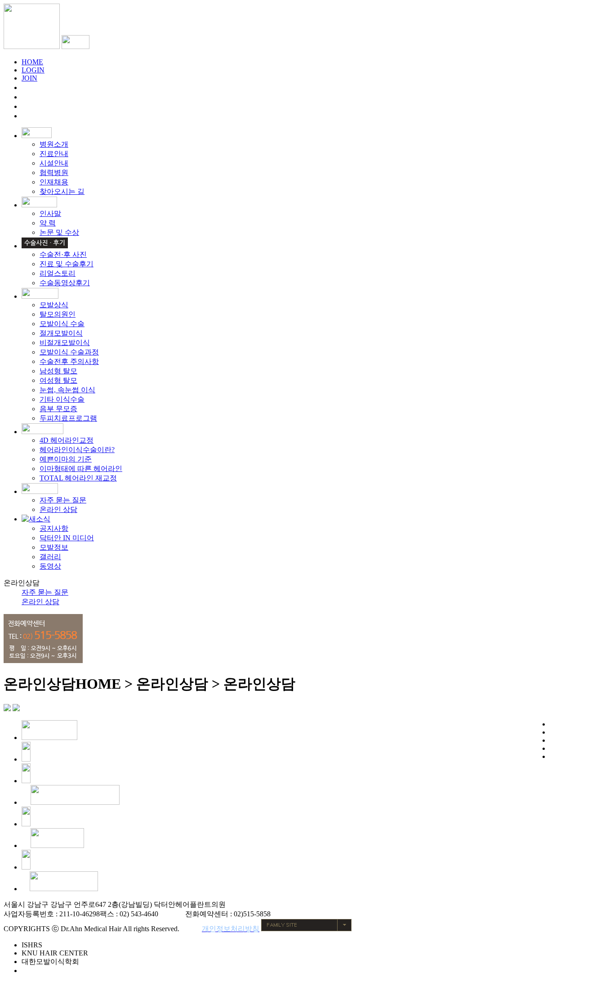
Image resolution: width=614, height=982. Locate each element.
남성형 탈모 (58, 371)
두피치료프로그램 (68, 418)
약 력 (48, 223)
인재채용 (54, 182)
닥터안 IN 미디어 (67, 538)
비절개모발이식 (65, 342)
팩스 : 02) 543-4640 (129, 914)
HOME (32, 62)
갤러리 (50, 557)
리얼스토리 (58, 273)
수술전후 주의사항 (69, 361)
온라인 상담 (58, 509)
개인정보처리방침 (230, 929)
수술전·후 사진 (63, 254)
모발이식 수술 (62, 323)
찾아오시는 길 (62, 191)
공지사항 (54, 528)
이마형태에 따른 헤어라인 (81, 468)
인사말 (50, 213)
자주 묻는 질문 (63, 500)
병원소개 (54, 144)
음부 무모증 (58, 409)
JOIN (29, 78)
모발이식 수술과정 (69, 352)
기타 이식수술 (62, 399)
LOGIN (33, 70)
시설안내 (54, 163)
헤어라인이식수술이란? (77, 449)
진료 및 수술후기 (66, 264)
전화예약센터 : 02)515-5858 (228, 914)
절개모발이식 (61, 333)
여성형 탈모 (58, 380)
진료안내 (54, 153)
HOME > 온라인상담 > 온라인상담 (185, 684)
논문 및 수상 (59, 232)
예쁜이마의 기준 (66, 459)
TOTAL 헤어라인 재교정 (78, 478)
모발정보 (54, 547)
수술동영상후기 (65, 283)
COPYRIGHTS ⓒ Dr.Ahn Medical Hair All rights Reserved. (91, 929)
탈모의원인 (58, 314)
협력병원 (54, 172)
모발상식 (54, 305)
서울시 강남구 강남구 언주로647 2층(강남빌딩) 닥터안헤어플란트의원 (115, 904)
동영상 (50, 566)
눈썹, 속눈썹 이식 (67, 390)
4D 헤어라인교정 (66, 440)
